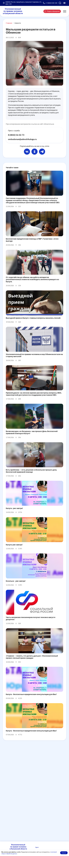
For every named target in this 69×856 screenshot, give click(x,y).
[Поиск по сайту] (60, 3)
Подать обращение (53, 11)
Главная (9, 23)
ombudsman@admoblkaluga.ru (22, 139)
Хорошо (64, 853)
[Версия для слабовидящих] (64, 3)
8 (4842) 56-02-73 (16, 135)
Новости (17, 23)
